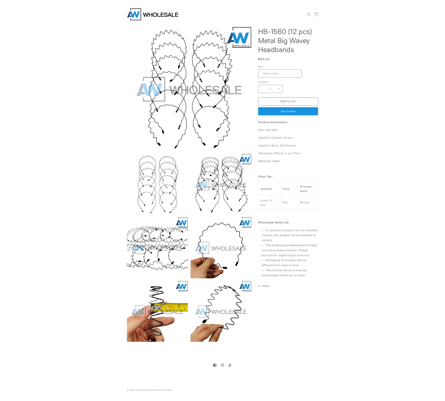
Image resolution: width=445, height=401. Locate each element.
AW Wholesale (143, 390)
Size (260, 66)
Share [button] (265, 285)
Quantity (263, 81)
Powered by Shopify (161, 390)
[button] (309, 14)
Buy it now (288, 111)
